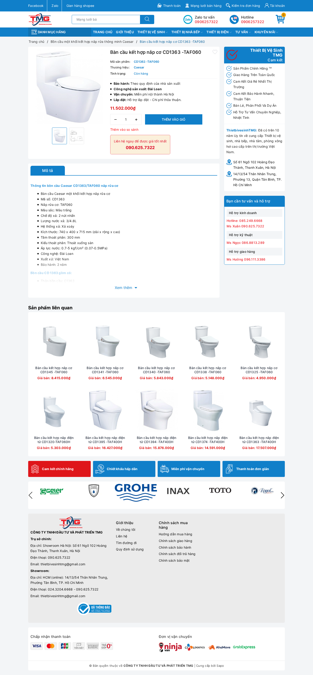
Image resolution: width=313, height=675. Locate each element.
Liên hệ (121, 536)
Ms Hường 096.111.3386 (246, 259)
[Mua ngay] (32, 340)
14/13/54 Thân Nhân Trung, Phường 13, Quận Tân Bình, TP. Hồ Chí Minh (257, 179)
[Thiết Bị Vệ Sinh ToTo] (220, 491)
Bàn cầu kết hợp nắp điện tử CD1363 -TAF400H (259, 440)
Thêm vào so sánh (124, 129)
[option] (68, 86)
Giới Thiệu (125, 32)
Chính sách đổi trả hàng (177, 554)
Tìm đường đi (126, 543)
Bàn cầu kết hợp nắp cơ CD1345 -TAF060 (53, 370)
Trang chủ (102, 32)
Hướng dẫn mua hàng (175, 534)
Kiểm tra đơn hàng (246, 6)
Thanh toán (172, 6)
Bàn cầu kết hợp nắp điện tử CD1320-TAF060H (54, 440)
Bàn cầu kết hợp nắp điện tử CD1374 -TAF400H (208, 440)
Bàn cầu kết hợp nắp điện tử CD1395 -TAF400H (105, 440)
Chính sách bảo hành (175, 547)
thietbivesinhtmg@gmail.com (63, 564)
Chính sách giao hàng (175, 541)
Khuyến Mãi (265, 32)
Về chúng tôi (125, 529)
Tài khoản (277, 6)
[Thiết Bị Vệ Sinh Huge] (94, 491)
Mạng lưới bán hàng (206, 6)
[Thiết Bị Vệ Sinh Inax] (178, 491)
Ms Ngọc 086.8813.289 (245, 243)
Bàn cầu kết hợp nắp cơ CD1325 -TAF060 (259, 370)
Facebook (36, 6)
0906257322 (252, 21)
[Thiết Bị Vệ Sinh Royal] (262, 491)
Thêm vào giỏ (173, 119)
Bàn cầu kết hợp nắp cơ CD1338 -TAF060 (207, 370)
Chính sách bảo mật (174, 560)
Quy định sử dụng (130, 549)
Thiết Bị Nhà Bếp (185, 32)
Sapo (220, 665)
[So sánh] (75, 340)
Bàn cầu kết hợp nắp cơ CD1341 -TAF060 (105, 370)
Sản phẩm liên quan (50, 307)
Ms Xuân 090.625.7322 (245, 226)
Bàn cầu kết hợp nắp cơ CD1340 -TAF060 (156, 370)
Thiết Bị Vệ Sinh (151, 32)
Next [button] (282, 495)
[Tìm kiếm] (147, 19)
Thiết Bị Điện (217, 32)
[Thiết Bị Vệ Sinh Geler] (51, 491)
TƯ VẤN (242, 32)
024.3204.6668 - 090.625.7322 (73, 589)
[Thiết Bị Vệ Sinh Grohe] (136, 493)
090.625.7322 (59, 557)
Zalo (55, 6)
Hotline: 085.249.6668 (244, 221)
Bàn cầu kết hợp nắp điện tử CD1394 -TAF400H (156, 440)
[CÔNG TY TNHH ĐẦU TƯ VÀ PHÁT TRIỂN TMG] (40, 19)
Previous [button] (30, 495)
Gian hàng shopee (80, 6)
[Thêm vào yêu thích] (215, 51)
